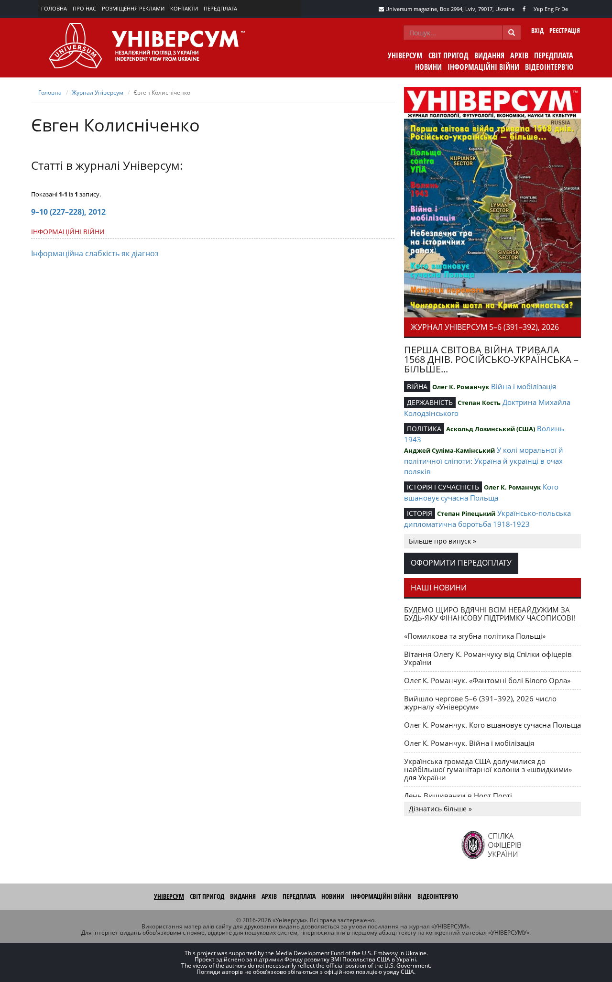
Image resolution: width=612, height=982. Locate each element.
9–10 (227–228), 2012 (68, 212)
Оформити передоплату (461, 562)
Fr (557, 8)
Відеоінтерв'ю (549, 67)
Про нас (84, 8)
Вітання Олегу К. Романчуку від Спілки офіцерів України (488, 658)
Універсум (405, 55)
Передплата (220, 8)
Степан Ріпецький (466, 513)
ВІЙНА (417, 386)
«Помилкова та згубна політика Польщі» (475, 636)
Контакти (184, 8)
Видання (489, 55)
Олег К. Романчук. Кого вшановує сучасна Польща (492, 725)
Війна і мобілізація (523, 386)
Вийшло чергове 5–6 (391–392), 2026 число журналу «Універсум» (480, 702)
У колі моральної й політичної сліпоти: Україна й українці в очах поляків (483, 460)
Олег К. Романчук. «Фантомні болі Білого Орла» (487, 680)
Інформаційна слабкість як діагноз (95, 253)
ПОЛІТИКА (424, 428)
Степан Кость (479, 402)
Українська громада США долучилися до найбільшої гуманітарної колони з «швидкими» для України (488, 769)
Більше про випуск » (442, 541)
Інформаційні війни (483, 67)
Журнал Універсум (97, 92)
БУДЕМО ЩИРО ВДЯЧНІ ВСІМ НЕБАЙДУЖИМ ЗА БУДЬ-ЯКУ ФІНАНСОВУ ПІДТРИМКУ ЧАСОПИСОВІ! (489, 613)
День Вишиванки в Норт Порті (458, 795)
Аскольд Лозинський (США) (490, 429)
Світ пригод (448, 55)
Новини (428, 67)
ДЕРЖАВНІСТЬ (430, 402)
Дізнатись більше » (440, 808)
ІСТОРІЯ (419, 513)
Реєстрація (564, 30)
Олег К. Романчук (460, 386)
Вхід (537, 30)
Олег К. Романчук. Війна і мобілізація (469, 743)
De (564, 8)
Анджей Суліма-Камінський (449, 450)
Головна (54, 8)
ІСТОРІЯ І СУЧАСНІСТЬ (443, 486)
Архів (519, 55)
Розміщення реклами (133, 8)
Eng (549, 8)
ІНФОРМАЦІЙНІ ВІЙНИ (68, 231)
